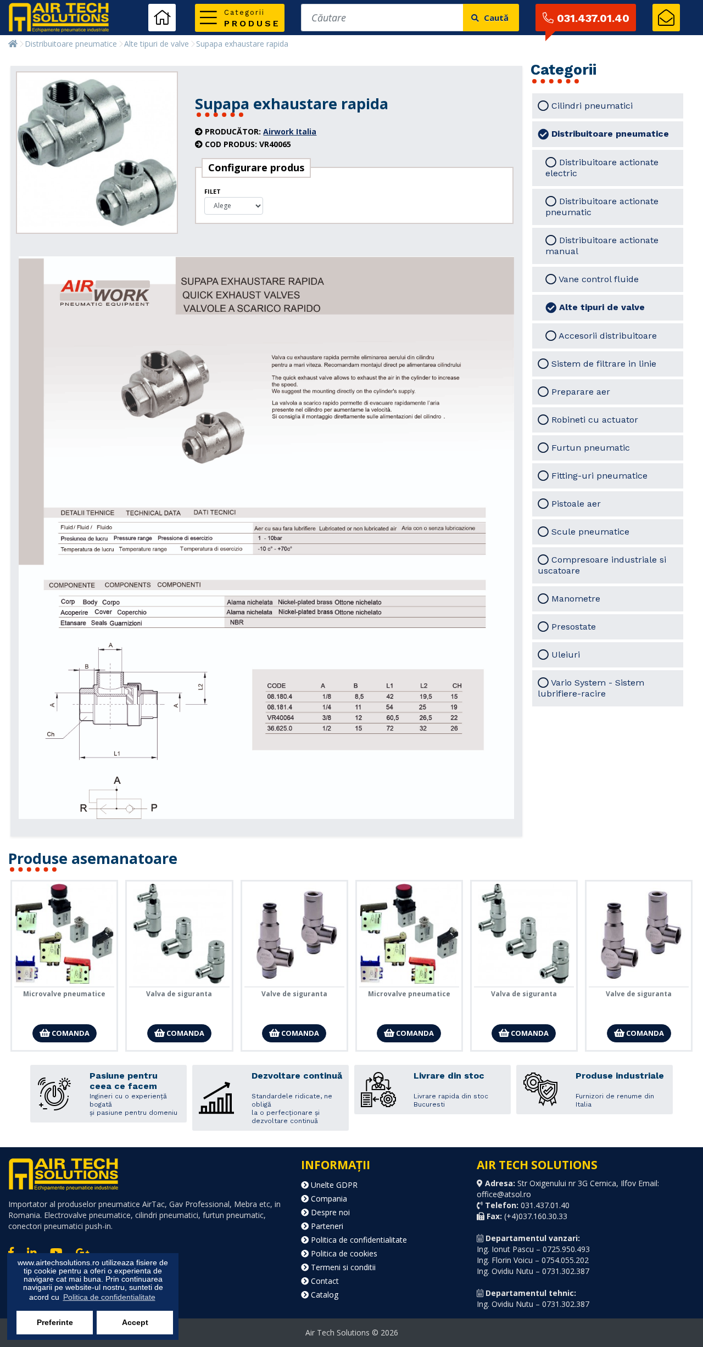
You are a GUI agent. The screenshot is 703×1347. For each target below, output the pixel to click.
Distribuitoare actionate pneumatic (602, 206)
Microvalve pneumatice (64, 993)
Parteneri (326, 1226)
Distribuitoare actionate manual (602, 245)
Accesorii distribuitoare (606, 335)
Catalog (323, 1294)
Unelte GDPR (333, 1185)
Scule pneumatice (589, 531)
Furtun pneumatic (589, 447)
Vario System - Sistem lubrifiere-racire (591, 688)
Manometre (574, 598)
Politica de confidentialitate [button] (109, 1297)
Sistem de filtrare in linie (602, 363)
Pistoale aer (575, 503)
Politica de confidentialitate (358, 1239)
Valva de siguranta (179, 993)
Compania (328, 1198)
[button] (239, 18)
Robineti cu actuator (593, 419)
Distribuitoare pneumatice (71, 43)
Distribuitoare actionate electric (602, 167)
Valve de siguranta (294, 993)
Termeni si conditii (342, 1267)
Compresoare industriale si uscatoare (602, 565)
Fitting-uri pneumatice (598, 475)
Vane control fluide (597, 279)
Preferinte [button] (55, 1322)
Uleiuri (564, 654)
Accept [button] (135, 1322)
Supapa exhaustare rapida (242, 43)
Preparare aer (579, 391)
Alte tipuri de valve (156, 43)
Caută (495, 17)
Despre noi (329, 1212)
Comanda (70, 1033)
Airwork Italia (289, 131)
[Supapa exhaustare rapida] (97, 153)
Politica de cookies (343, 1253)
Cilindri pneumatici (591, 105)
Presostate (572, 626)
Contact (324, 1281)
